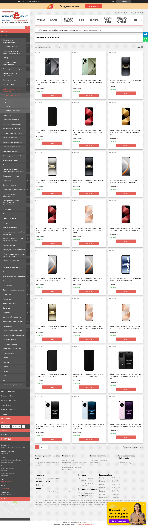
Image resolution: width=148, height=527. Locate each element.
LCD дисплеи (7, 285)
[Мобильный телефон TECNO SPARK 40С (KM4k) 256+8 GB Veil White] (52, 166)
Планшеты (7, 115)
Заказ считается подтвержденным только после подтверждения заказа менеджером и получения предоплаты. (74, 464)
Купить (52, 95)
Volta (4, 380)
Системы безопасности (11, 267)
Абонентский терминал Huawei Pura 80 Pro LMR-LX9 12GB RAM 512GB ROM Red (125, 229)
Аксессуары (7, 299)
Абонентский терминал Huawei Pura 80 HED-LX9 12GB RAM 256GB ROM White (88, 327)
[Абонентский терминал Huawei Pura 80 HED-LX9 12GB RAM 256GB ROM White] (89, 312)
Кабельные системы (10, 151)
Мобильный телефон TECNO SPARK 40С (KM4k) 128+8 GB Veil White (52, 131)
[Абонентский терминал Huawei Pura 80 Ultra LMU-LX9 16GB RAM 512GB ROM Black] (89, 116)
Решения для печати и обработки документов (11, 52)
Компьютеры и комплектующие (9, 41)
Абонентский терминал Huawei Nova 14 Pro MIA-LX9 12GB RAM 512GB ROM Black (125, 376)
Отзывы (4, 414)
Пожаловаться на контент (85, 525)
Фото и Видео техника (11, 160)
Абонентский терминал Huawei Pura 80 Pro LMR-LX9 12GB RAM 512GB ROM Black (51, 230)
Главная (41, 20)
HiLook (5, 367)
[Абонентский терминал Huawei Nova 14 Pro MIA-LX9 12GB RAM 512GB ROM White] (52, 410)
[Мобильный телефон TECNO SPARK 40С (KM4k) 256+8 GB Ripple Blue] (52, 360)
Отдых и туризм (9, 245)
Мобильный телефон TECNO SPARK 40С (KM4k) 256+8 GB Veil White (52, 181)
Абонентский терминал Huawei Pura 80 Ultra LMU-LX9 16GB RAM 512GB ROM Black (88, 132)
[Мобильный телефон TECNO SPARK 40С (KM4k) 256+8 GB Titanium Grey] (89, 360)
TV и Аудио (7, 294)
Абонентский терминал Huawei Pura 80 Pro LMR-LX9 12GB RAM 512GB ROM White (88, 230)
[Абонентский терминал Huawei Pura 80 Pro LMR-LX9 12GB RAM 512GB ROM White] (89, 214)
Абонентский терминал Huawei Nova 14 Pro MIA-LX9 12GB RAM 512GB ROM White (51, 426)
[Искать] (27, 27)
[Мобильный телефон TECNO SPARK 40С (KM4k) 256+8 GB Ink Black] (89, 166)
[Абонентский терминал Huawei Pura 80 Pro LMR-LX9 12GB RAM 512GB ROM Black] (52, 214)
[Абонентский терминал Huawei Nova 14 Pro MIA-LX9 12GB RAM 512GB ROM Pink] (125, 410)
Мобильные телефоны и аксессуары (12, 90)
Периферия (7, 312)
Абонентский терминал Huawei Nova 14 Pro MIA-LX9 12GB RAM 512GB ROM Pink (125, 425)
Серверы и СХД (8, 353)
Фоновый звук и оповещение (14, 276)
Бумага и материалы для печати (12, 386)
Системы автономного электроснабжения (11, 262)
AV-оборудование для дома (13, 321)
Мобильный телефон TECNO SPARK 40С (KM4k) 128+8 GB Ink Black (125, 81)
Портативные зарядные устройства (13, 101)
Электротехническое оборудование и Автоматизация (11, 203)
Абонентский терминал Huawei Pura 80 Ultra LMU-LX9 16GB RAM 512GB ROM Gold (125, 132)
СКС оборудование (10, 47)
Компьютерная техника (12, 349)
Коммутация (7, 281)
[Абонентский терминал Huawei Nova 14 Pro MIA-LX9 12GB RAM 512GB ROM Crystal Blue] (89, 410)
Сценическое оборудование (13, 290)
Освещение (7, 209)
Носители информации (11, 147)
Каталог (4, 35)
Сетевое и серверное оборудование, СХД (11, 63)
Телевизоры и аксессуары (12, 133)
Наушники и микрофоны (12, 124)
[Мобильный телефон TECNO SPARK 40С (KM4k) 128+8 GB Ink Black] (125, 66)
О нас (81, 20)
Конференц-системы (10, 272)
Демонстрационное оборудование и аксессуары (13, 170)
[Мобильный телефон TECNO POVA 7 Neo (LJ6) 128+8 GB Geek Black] (52, 264)
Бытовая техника (9, 185)
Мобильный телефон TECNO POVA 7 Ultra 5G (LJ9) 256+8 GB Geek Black (124, 181)
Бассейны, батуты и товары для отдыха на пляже (13, 239)
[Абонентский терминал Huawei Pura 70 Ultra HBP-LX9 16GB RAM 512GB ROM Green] (89, 66)
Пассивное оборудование (12, 331)
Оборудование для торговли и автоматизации (14, 255)
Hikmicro (6, 371)
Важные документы (8, 409)
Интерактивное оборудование (9, 195)
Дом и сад (6, 308)
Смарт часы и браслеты (11, 120)
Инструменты (8, 223)
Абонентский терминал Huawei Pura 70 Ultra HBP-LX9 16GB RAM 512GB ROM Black (51, 82)
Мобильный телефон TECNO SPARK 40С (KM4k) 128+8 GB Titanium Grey (52, 327)
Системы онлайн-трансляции (13, 335)
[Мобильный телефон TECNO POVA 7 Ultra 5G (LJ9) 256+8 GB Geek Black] (125, 166)
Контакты (94, 20)
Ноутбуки (6, 58)
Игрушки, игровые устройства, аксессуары (14, 233)
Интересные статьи (8, 400)
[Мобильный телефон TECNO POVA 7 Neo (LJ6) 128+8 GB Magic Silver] (89, 264)
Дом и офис (7, 180)
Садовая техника (9, 218)
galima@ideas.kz (7, 488)
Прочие (6, 358)
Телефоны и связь (9, 340)
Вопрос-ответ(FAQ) (8, 391)
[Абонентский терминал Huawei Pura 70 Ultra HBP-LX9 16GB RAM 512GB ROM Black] (52, 66)
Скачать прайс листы (108, 20)
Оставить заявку (124, 463)
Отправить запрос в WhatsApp (122, 20)
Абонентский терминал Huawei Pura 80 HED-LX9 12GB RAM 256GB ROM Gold (125, 327)
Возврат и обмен (7, 396)
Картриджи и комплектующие (14, 250)
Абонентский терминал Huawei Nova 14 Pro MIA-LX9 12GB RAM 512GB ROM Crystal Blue (88, 426)
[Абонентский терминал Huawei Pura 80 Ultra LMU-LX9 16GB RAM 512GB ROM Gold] (125, 116)
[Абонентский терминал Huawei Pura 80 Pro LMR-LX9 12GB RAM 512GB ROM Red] (125, 214)
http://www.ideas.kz (8, 482)
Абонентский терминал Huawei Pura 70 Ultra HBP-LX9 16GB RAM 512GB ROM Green (88, 82)
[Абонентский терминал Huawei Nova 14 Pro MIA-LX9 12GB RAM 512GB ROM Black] (125, 360)
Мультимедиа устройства (12, 142)
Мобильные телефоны (13, 95)
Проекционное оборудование (14, 189)
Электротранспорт (10, 227)
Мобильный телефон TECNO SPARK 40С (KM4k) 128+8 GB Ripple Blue (125, 279)
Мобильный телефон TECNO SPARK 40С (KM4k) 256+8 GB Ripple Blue (52, 375)
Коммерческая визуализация (14, 165)
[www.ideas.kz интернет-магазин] (15, 16)
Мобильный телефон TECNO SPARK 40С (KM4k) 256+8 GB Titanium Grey (89, 375)
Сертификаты (6, 405)
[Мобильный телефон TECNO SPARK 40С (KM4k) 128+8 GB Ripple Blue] (125, 264)
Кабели (7, 106)
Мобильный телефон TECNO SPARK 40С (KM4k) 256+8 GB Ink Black (89, 181)
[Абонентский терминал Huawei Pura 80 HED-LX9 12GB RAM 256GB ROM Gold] (125, 312)
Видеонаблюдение (10, 303)
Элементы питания (10, 138)
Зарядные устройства (12, 111)
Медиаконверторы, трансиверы (10, 74)
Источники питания (10, 344)
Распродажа (7, 326)
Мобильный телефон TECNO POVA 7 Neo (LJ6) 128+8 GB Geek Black (50, 279)
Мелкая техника (9, 84)
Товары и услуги (46, 30)
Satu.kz (84, 523)
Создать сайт (30, 1)
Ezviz (4, 376)
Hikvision (6, 362)
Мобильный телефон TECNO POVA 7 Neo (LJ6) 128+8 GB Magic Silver (87, 279)
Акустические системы (11, 129)
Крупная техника (9, 80)
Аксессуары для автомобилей (14, 156)
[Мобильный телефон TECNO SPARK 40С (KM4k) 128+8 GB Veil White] (52, 116)
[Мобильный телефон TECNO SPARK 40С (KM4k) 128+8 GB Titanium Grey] (52, 312)
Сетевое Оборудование (12, 317)
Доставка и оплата (68, 20)
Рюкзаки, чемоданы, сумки (13, 69)
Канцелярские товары (11, 176)
